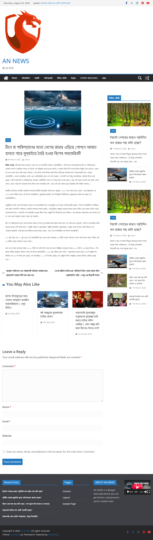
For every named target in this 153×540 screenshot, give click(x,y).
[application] (137, 487)
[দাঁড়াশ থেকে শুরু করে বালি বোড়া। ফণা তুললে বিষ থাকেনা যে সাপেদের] (117, 282)
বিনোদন (14, 78)
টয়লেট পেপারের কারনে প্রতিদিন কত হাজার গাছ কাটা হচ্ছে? (128, 140)
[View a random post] (147, 78)
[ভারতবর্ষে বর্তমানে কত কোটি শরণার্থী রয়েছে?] (117, 300)
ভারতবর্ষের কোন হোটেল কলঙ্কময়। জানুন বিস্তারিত (20, 516)
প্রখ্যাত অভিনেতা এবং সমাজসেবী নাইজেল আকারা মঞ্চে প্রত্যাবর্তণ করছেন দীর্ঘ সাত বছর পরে (27, 273)
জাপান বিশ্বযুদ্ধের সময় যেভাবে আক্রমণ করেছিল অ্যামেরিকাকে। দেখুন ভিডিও (17, 302)
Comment (9, 366)
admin (27, 159)
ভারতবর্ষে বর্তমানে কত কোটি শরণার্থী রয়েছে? (56, 3)
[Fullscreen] (148, 491)
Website (7, 435)
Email (6, 421)
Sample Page (69, 503)
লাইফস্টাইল (26, 78)
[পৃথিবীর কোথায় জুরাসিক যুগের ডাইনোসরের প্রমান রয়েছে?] (117, 176)
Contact (67, 491)
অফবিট (37, 78)
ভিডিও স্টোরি (61, 78)
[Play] (128, 491)
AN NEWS (15, 61)
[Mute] (145, 491)
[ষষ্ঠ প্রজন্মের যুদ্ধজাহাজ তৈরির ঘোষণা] (52, 293)
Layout (66, 497)
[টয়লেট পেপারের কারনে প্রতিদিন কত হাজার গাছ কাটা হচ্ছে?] (129, 114)
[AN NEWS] (6, 78)
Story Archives (89, 78)
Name (6, 407)
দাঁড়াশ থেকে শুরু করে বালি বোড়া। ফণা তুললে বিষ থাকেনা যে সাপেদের (138, 280)
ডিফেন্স (73, 78)
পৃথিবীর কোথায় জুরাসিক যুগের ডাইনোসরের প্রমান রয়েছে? (137, 174)
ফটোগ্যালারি (48, 78)
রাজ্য (104, 78)
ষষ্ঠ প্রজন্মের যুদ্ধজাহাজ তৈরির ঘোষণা (51, 314)
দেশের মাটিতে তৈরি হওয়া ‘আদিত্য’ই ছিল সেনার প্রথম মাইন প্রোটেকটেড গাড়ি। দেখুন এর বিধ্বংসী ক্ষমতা (77, 273)
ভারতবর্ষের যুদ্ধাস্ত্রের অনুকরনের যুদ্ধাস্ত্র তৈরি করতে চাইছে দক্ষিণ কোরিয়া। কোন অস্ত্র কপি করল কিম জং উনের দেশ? (87, 320)
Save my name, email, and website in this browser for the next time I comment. (50, 451)
